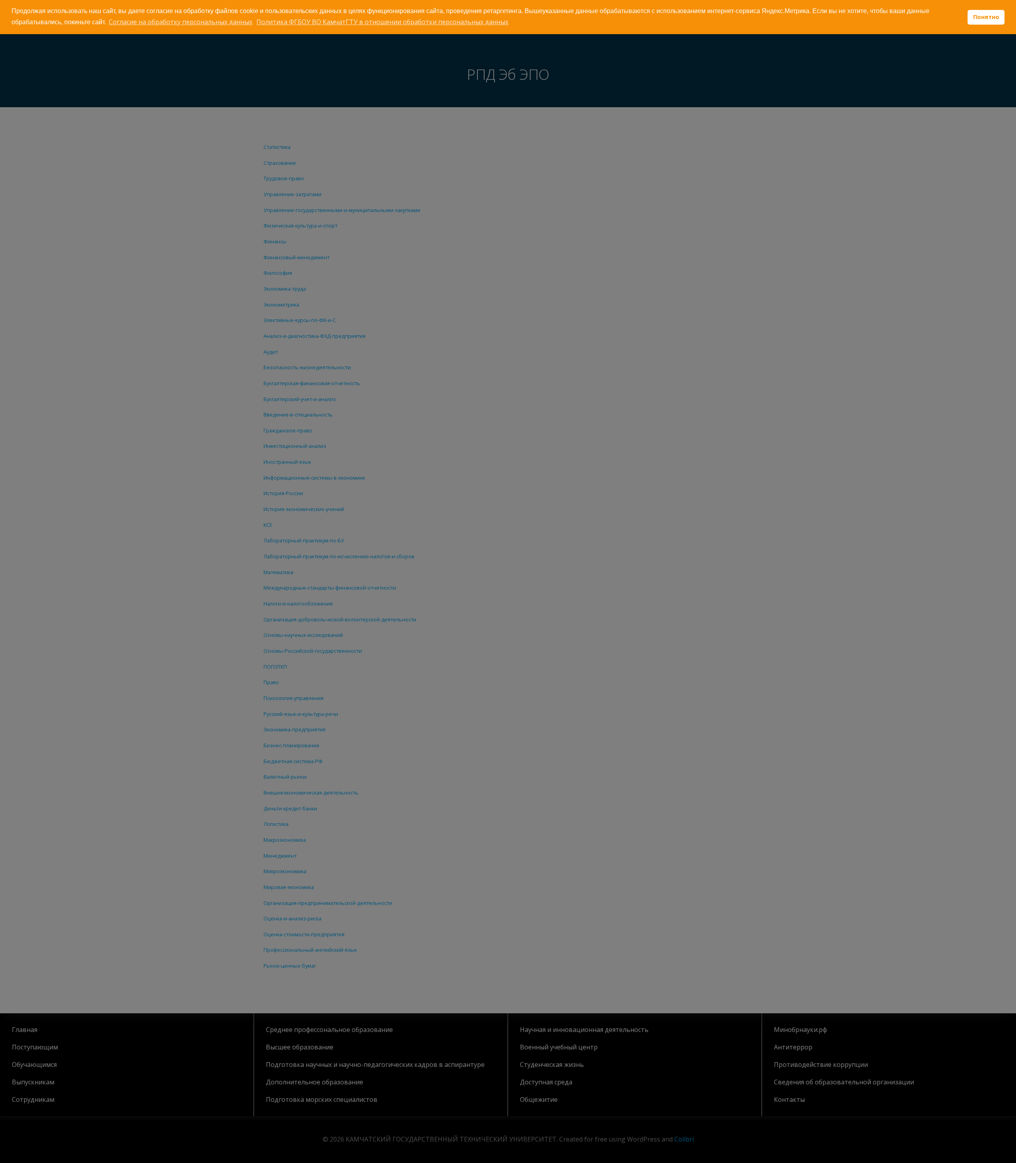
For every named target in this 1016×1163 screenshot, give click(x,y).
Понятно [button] (986, 17)
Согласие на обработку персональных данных (180, 21)
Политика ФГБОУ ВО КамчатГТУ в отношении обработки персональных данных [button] (382, 21)
